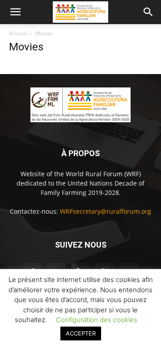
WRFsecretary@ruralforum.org (105, 211)
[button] (15, 12)
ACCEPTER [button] (81, 333)
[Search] (148, 12)
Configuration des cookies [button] (96, 319)
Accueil (18, 33)
